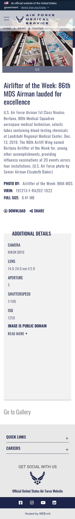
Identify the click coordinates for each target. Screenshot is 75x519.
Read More (16, 333)
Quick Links (16, 437)
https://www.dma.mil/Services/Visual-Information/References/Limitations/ (33, 392)
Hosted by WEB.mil (37, 513)
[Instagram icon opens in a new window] (32, 503)
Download (16, 210)
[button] (35, 7)
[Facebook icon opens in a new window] (21, 503)
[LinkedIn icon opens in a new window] (54, 503)
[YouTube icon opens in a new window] (43, 503)
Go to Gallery (17, 411)
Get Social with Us (38, 466)
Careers (13, 448)
